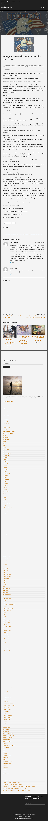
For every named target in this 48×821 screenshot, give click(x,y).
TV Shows (5, 721)
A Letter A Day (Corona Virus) (9, 431)
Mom (4, 566)
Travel (4, 713)
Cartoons (5, 465)
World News (5, 771)
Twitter (4, 723)
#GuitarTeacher (6, 417)
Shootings (5, 642)
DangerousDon (6, 491)
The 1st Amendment (7, 681)
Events (23, 814)
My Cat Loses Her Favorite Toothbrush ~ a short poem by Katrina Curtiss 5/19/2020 (24, 340)
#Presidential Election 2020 (33, 234)
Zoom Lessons (6, 773)
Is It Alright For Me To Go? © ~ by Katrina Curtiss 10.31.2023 (15, 788)
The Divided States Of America (9, 687)
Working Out (5, 769)
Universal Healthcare (7, 741)
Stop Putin (5, 660)
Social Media (5, 648)
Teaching (5, 664)
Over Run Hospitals (7, 594)
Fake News (5, 505)
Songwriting (5, 654)
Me (3, 562)
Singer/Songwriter (6, 646)
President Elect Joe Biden (8, 608)
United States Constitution (8, 735)
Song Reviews (5, 652)
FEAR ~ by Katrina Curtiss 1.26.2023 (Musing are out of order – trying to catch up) (19, 786)
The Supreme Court (7, 701)
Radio (4, 618)
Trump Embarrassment (7, 717)
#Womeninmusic (6, 427)
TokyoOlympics (6, 711)
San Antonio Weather (7, 636)
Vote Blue (5, 753)
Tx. (3, 725)
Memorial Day (5, 564)
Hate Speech (5, 523)
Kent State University (7, 550)
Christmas (5, 467)
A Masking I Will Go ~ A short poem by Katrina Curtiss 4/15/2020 (38, 338)
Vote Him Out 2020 (7, 755)
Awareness (5, 445)
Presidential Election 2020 (13, 66)
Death (4, 495)
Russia (4, 628)
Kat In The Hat (6, 542)
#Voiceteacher (6, 425)
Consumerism (5, 475)
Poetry (4, 600)
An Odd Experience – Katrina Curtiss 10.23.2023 (12, 784)
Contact (32, 814)
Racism (4, 616)
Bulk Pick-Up (5, 459)
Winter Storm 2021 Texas (8, 761)
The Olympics (5, 695)
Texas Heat (5, 670)
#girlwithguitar (8, 65)
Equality (4, 501)
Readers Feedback (6, 622)
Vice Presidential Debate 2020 (9, 745)
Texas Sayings (6, 673)
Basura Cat (5, 447)
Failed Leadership (21, 65)
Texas (4, 669)
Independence (6, 536)
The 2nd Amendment (7, 683)
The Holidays (5, 691)
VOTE (4, 749)
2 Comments (7, 69)
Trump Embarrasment (7, 715)
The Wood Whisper (6, 707)
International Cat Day (7, 540)
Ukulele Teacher (6, 729)
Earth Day (5, 497)
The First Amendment (7, 689)
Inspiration (5, 538)
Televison (5, 666)
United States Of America (8, 737)
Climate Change (6, 469)
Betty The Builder (6, 449)
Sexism (4, 640)
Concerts (5, 471)
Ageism (4, 435)
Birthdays (5, 451)
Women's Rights (6, 765)
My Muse (4, 582)
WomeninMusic (6, 767)
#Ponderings (5, 421)
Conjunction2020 (6, 473)
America (4, 441)
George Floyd (5, 515)
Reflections (5, 624)
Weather (4, 759)
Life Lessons (5, 554)
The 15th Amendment (7, 679)
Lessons (4, 552)
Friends (4, 513)
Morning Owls (30, 818)
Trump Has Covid (6, 719)
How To (4, 532)
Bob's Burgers (5, 457)
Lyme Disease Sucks (7, 556)
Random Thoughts (6, 620)
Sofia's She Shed (6, 650)
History (4, 525)
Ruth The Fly (5, 632)
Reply (44, 242)
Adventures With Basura (8, 433)
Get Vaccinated (6, 517)
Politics (4, 66)
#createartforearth (7, 411)
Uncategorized (6, 731)
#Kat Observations (24, 234)
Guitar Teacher (6, 519)
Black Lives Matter (6, 455)
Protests (4, 612)
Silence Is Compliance (7, 644)
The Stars (5, 699)
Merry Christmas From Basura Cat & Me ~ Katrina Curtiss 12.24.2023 (16, 790)
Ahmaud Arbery (6, 437)
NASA (4, 586)
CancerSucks (5, 461)
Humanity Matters (29, 65)
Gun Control (5, 521)
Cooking (4, 481)
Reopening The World (7, 626)
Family (4, 509)
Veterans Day (5, 743)
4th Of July (5, 429)
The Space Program (7, 697)
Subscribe (6, 367)
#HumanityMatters (16, 234)
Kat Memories (6, 544)
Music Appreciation (7, 574)
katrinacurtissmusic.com (8, 401)
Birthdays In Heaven (7, 453)
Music (4, 572)
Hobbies (4, 527)
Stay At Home (5, 658)
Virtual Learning (6, 747)
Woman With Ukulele (7, 763)
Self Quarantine (6, 638)
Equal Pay (5, 499)
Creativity (5, 489)
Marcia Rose (5, 558)
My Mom (4, 580)
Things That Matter (36, 66)
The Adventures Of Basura (8, 685)
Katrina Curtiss (6, 7)
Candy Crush (5, 463)
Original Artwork (6, 590)
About (14, 814)
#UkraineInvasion (6, 423)
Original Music (6, 592)
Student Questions (6, 662)
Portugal (4, 606)
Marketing (5, 560)
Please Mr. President (7, 598)
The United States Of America (25, 66)
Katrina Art (5, 546)
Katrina (6, 63)
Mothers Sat (5, 570)
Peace (4, 596)
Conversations (6, 479)
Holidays (4, 529)
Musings (28, 814)
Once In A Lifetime (6, 588)
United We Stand (6, 739)
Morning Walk (5, 568)
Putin (4, 614)
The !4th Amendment (7, 677)
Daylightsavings (6, 493)
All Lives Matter (6, 439)
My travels (5, 584)
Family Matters (6, 511)
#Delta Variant (6, 413)
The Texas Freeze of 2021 (8, 703)
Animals (4, 443)
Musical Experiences (7, 576)
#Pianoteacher (6, 419)
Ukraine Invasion (6, 727)
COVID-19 (14, 65)
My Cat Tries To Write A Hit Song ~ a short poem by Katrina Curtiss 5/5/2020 (9, 342)
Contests (5, 477)
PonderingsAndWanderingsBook (9, 604)
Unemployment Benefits (8, 733)
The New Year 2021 (7, 693)
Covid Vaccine (5, 485)
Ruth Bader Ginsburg (7, 630)
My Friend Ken (6, 578)
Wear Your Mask (6, 757)
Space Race (5, 656)
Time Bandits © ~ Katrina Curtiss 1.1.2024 (11, 782)
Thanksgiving (5, 675)
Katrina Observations (38, 65)
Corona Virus (5, 483)
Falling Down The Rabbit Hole (9, 507)
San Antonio (5, 634)
